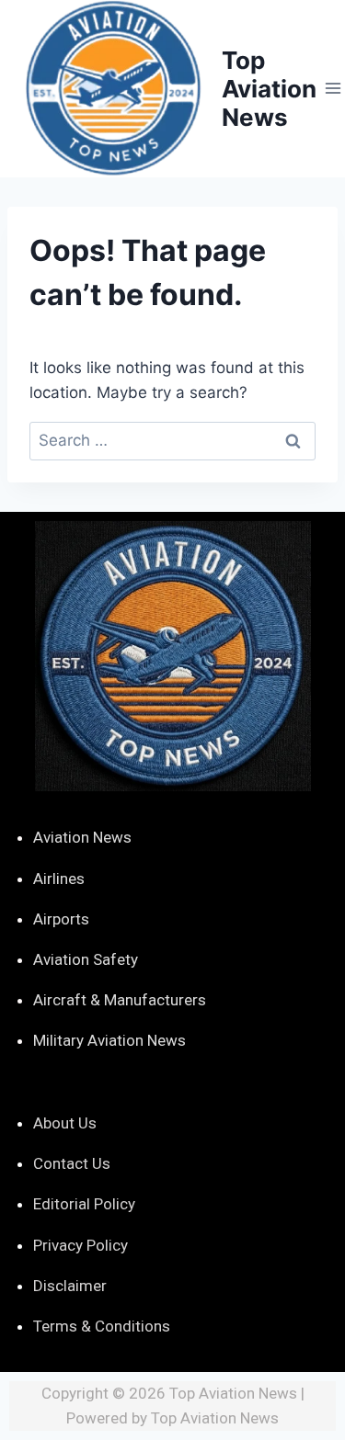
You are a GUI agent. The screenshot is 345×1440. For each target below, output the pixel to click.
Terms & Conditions (101, 1326)
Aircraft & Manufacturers (119, 1000)
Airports (61, 919)
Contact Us (71, 1163)
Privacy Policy (80, 1245)
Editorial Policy (84, 1204)
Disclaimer (70, 1285)
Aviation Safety (85, 959)
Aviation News (82, 837)
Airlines (59, 878)
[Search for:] (172, 440)
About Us (65, 1123)
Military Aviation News (109, 1040)
